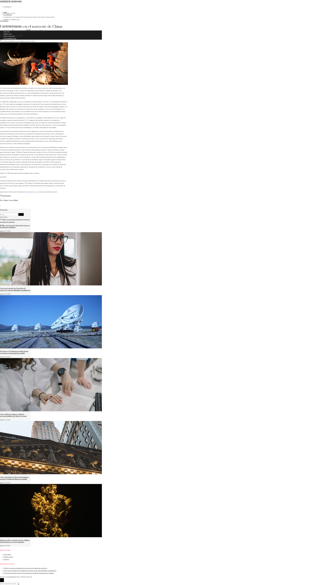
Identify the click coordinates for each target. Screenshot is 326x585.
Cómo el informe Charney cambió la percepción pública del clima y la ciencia (13, 415)
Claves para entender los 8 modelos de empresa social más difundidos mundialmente (15, 289)
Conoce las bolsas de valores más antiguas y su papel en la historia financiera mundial (14, 478)
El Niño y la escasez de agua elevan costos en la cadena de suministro (15, 226)
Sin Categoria (4, 21)
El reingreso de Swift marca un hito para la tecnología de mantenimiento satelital (14, 352)
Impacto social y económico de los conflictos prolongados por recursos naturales (15, 541)
